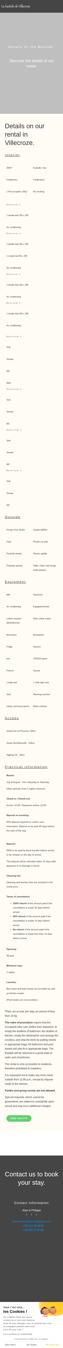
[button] (57, 6)
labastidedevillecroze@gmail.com (31, 1221)
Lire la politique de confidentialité (17, 1334)
